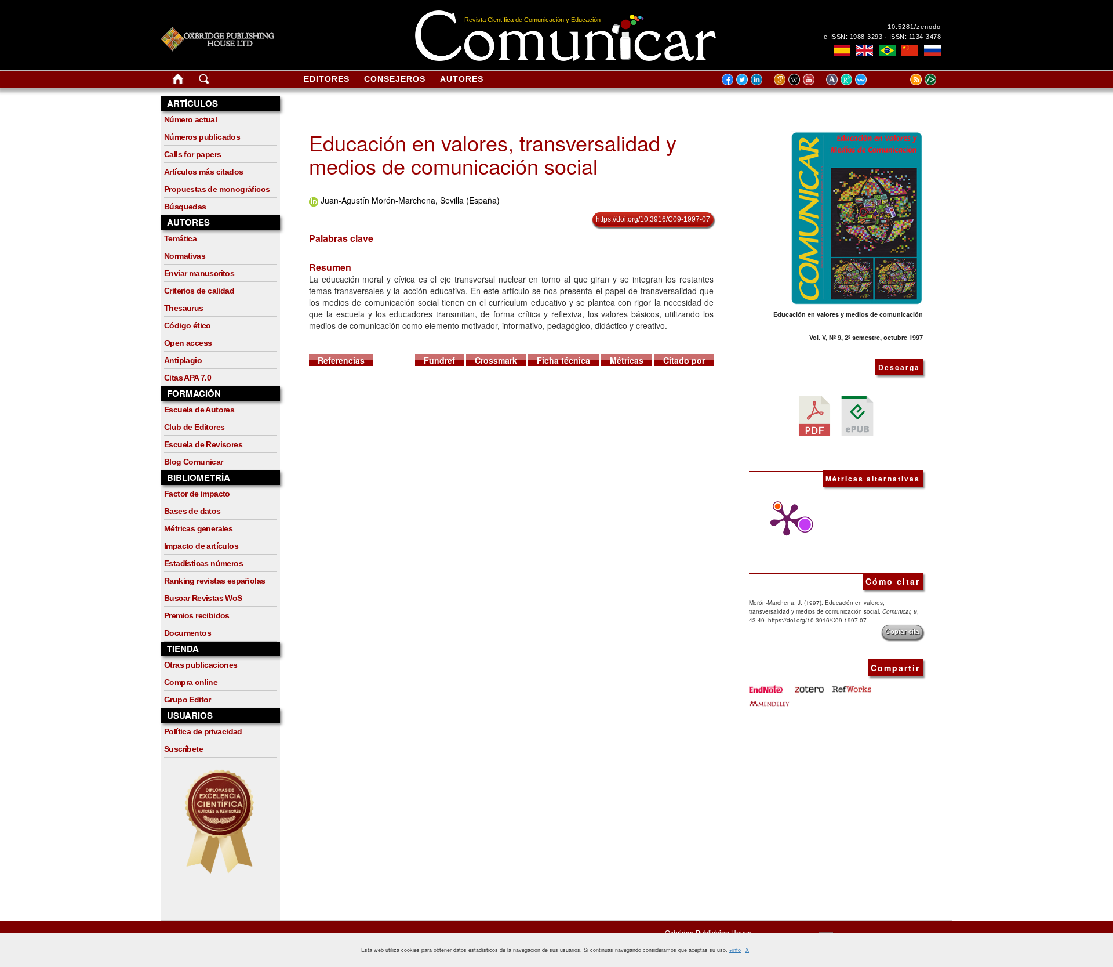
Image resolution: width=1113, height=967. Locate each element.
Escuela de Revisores (203, 444)
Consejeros (394, 79)
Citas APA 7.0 (187, 377)
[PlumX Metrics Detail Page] (784, 519)
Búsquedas (185, 206)
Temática (180, 238)
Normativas (184, 255)
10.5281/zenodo (914, 26)
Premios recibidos (197, 615)
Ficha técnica (563, 360)
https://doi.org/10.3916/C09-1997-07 (653, 219)
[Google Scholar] (781, 79)
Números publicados (202, 137)
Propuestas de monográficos (217, 189)
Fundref (439, 360)
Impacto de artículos (201, 545)
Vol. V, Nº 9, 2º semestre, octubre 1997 (866, 337)
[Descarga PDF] (814, 415)
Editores (327, 79)
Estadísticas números (203, 563)
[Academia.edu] (833, 79)
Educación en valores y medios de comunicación (848, 314)
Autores (461, 79)
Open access (188, 342)
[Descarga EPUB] (857, 415)
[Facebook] (727, 79)
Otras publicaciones (201, 664)
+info (735, 950)
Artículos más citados (203, 171)
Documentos (187, 633)
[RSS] (901, 79)
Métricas (626, 360)
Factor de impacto (197, 493)
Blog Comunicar (193, 461)
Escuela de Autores (199, 409)
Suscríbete (183, 749)
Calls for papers (192, 154)
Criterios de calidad (199, 290)
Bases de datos (192, 511)
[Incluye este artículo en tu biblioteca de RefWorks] (851, 685)
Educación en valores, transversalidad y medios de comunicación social (492, 154)
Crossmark (496, 360)
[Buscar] (204, 81)
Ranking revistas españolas (214, 580)
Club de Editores (194, 427)
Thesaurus (183, 308)
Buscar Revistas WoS (203, 598)
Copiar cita (902, 632)
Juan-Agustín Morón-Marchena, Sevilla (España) (410, 200)
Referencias (341, 360)
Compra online (190, 682)
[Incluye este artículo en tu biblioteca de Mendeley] (769, 699)
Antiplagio (183, 360)
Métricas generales (198, 528)
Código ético (187, 325)
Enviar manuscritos (199, 273)
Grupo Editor (187, 699)
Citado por (684, 360)
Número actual (190, 119)
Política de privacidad (203, 731)
